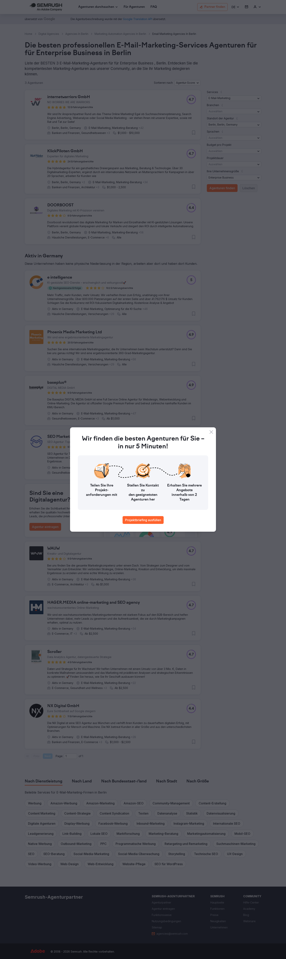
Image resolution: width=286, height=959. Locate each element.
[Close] (211, 432)
